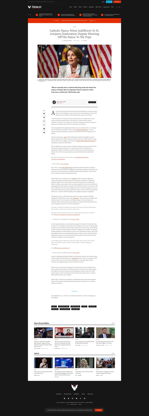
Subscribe (117, 1)
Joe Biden (84, 306)
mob (65, 137)
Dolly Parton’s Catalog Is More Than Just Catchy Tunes (43, 372)
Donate (110, 1)
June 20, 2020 (65, 164)
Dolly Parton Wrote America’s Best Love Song (84, 372)
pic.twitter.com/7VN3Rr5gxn (58, 159)
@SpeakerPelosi (79, 157)
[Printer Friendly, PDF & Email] (44, 132)
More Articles (92, 102)
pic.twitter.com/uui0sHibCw (73, 214)
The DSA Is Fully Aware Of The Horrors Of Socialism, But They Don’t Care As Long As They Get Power (63, 344)
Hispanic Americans (75, 306)
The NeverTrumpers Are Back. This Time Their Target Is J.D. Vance (104, 342)
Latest (36, 353)
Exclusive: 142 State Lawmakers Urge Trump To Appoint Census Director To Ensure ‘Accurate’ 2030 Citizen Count (43, 344)
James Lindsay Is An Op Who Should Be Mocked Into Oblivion (84, 342)
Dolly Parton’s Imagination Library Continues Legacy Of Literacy (105, 372)
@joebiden (86, 157)
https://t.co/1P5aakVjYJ (60, 214)
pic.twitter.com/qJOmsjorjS (63, 248)
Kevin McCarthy (92, 306)
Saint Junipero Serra (65, 309)
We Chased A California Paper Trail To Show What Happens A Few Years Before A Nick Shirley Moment (64, 373)
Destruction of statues (63, 306)
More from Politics (41, 323)
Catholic (54, 306)
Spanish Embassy (75, 309)
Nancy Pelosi (54, 309)
